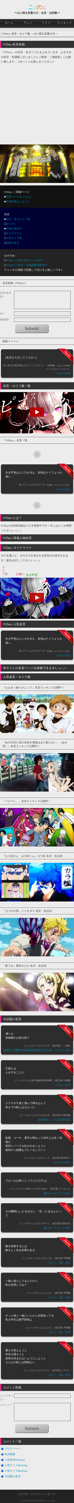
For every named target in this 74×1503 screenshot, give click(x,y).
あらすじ (11, 223)
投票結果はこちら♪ (17, 201)
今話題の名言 (12, 1476)
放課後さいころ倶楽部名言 (54, 1119)
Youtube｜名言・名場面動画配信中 (26, 265)
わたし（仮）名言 (59, 1262)
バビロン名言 (62, 1085)
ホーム (9, 22)
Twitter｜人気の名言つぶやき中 (24, 260)
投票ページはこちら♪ (19, 196)
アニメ (27, 22)
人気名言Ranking (14, 1459)
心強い (20, 574)
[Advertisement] (37, 102)
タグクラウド (14, 233)
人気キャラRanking (15, 1470)
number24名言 (62, 1162)
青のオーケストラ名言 (56, 1193)
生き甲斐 (32, 575)
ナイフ (4, 569)
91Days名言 (63, 373)
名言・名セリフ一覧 (18, 219)
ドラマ (46, 22)
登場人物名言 (14, 228)
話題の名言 (12, 242)
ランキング (64, 22)
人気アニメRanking (15, 1465)
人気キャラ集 (14, 238)
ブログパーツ (12, 1448)
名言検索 (9, 1454)
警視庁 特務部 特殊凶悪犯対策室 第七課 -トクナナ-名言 (37, 1050)
